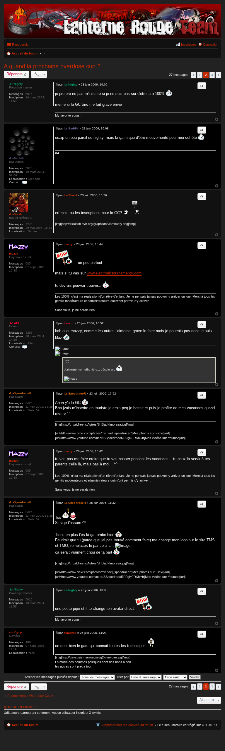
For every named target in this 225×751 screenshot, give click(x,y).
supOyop (15, 632)
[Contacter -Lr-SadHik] (24, 182)
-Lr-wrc (14, 322)
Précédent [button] (193, 75)
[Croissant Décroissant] (175, 677)
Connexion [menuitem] (210, 44)
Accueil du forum (25, 725)
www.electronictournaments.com (114, 273)
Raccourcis (20, 44)
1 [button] (200, 74)
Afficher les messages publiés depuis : (52, 677)
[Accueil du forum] (112, 35)
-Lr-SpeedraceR (20, 393)
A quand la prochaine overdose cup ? (52, 66)
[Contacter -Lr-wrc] (24, 346)
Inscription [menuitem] (188, 44)
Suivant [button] (218, 75)
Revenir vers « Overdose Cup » (30, 695)
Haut (216, 119)
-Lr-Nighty (16, 84)
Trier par (122, 677)
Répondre (14, 74)
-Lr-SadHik (16, 158)
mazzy (13, 253)
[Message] (56, 84)
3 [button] (212, 74)
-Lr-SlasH (15, 214)
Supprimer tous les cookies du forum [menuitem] (127, 725)
